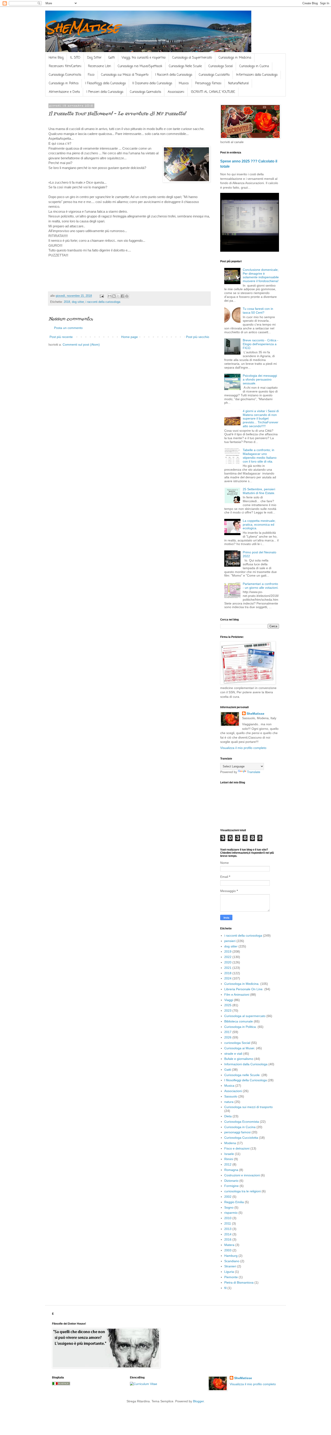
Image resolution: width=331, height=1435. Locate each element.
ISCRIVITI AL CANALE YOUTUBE (213, 92)
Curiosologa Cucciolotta (214, 75)
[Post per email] (101, 295)
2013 (227, 1229)
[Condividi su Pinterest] (127, 296)
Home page (129, 337)
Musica (183, 83)
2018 (67, 301)
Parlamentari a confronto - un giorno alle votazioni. (261, 585)
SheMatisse (82, 27)
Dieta (228, 1116)
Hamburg (231, 1255)
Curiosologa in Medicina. (241, 984)
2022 (227, 957)
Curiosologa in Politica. (240, 1027)
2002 (227, 1196)
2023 (227, 1010)
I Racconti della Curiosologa (173, 75)
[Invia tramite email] (109, 296)
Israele (229, 1154)
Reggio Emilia (234, 1202)
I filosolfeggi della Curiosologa (245, 1080)
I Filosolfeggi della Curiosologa (105, 83)
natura (229, 1102)
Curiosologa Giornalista (145, 92)
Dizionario (231, 1180)
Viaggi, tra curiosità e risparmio (144, 57)
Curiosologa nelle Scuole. (242, 1075)
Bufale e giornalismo (238, 1059)
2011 (227, 1223)
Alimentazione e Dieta (64, 92)
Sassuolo (230, 1096)
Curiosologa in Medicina (235, 57)
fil (225, 1288)
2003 (227, 1250)
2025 (227, 1005)
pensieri (230, 941)
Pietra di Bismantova (239, 1282)
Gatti (111, 57)
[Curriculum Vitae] (143, 1384)
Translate (253, 772)
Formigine (231, 1186)
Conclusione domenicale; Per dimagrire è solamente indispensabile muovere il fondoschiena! (261, 275)
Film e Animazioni (236, 994)
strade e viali (233, 1053)
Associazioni (176, 92)
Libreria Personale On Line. (243, 989)
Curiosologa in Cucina (254, 66)
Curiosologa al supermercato (244, 1016)
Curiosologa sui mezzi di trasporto (248, 1107)
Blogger (198, 1401)
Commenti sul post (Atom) (81, 344)
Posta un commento (68, 328)
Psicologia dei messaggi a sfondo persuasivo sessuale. (260, 379)
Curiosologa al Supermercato (192, 57)
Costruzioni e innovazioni (242, 1175)
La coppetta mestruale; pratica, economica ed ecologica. (259, 524)
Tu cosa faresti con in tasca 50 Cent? (258, 310)
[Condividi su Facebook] (122, 296)
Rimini (228, 1159)
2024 (227, 978)
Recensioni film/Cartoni (65, 66)
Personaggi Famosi (208, 83)
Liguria (229, 1271)
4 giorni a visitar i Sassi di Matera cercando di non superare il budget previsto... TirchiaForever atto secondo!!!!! (261, 418)
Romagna (231, 1170)
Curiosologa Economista (65, 75)
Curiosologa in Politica (63, 83)
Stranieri (230, 1266)
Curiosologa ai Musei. (239, 1048)
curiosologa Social (237, 1043)
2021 (227, 968)
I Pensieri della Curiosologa (104, 92)
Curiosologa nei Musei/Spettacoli (140, 66)
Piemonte (231, 1277)
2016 (227, 1239)
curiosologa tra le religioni (242, 1191)
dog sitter (78, 301)
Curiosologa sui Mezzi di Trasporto (124, 75)
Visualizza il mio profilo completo (243, 748)
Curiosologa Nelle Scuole (185, 66)
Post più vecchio (197, 337)
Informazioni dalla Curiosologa (256, 75)
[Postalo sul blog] (114, 296)
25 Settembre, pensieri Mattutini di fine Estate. (259, 491)
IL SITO (75, 57)
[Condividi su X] (118, 296)
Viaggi (228, 1000)
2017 (227, 1032)
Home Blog (56, 57)
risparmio (231, 1212)
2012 (227, 1164)
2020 (227, 962)
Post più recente (61, 337)
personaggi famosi (237, 1132)
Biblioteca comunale (238, 1021)
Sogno (229, 1207)
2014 (227, 1234)
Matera (229, 1245)
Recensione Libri (99, 66)
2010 (227, 1218)
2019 (227, 951)
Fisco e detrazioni (236, 1148)
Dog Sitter (94, 57)
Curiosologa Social (221, 66)
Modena (230, 1143)
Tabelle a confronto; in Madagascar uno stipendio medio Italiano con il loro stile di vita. (260, 455)
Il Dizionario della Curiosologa (152, 83)
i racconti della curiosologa (103, 301)
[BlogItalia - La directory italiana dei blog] (61, 1384)
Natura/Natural (238, 83)
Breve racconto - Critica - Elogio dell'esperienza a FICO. (260, 344)
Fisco (91, 75)
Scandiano (231, 1261)
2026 (227, 1037)
